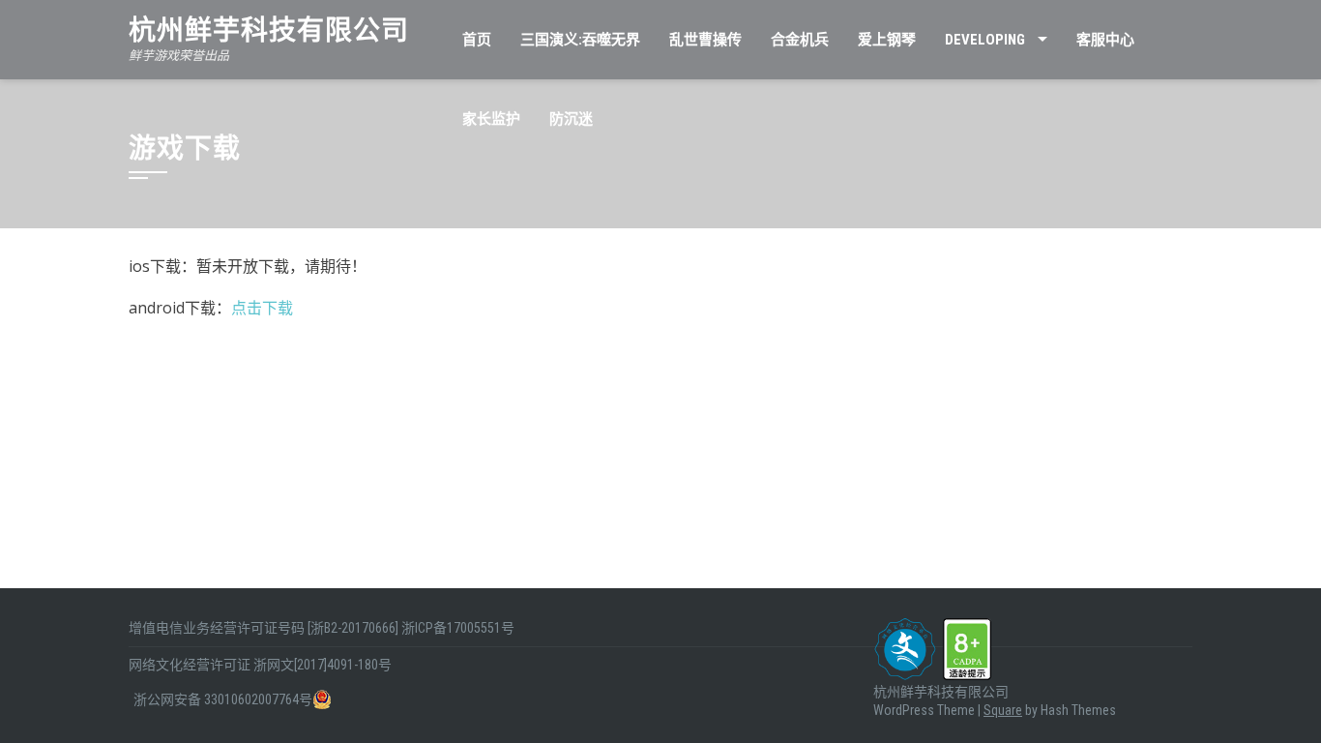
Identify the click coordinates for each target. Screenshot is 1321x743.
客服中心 (1105, 39)
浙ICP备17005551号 (457, 628)
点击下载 (262, 307)
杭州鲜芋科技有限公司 (269, 30)
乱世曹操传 (705, 39)
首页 (476, 39)
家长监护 (491, 119)
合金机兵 (800, 39)
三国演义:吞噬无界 (580, 39)
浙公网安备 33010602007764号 (222, 699)
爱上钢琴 (887, 39)
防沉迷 (571, 119)
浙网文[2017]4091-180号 (322, 664)
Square (1002, 710)
